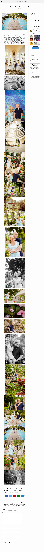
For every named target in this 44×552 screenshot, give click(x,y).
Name (3, 526)
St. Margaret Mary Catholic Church (19, 42)
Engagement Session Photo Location (9, 488)
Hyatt (19, 38)
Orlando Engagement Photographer (9, 485)
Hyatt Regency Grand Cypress (15, 35)
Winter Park (5, 43)
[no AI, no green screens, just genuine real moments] (38, 36)
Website (3, 534)
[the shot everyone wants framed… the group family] (35, 43)
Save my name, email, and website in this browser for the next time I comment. (13, 540)
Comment (3, 512)
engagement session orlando (8, 502)
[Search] (39, 16)
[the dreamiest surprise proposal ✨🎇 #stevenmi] (31, 39)
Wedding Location (6, 490)
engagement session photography (17, 502)
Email (3, 530)
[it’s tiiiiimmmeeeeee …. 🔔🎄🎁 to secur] (38, 39)
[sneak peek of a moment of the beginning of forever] (38, 43)
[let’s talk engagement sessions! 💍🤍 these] (35, 36)
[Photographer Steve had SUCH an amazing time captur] (35, 39)
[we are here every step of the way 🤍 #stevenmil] (31, 36)
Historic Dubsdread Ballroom (19, 43)
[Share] (8, 500)
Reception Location (7, 492)
